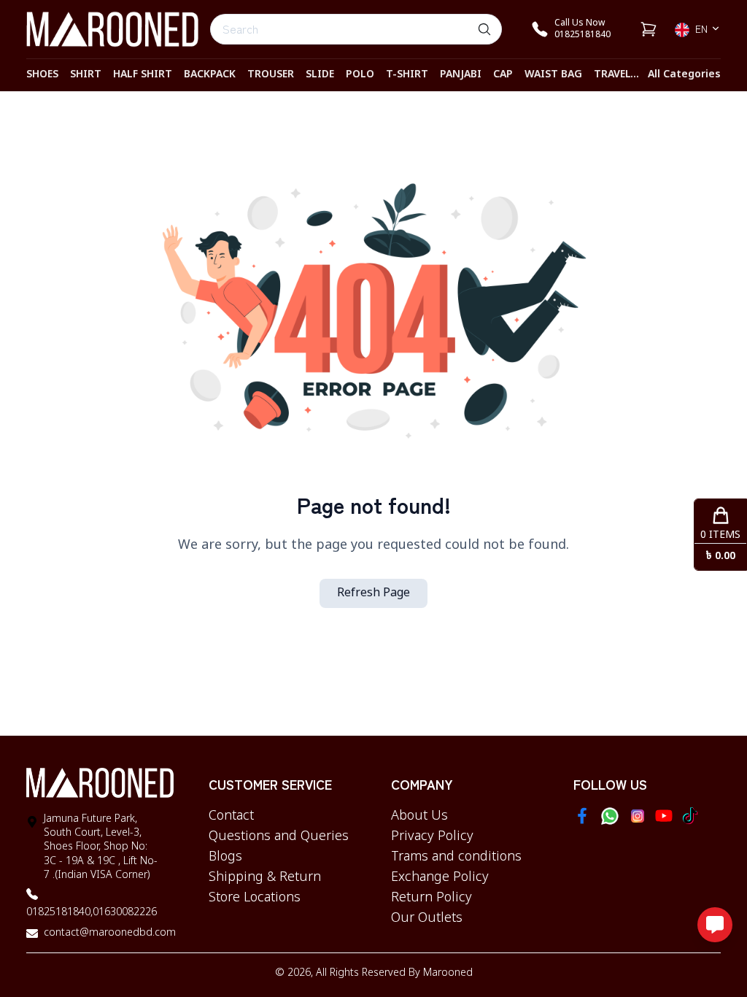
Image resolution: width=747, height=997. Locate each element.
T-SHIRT (407, 75)
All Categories (684, 75)
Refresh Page (373, 593)
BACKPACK (210, 75)
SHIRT (85, 75)
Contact (231, 816)
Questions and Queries (279, 836)
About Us (419, 816)
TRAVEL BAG (624, 75)
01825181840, (59, 913)
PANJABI (460, 75)
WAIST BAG (553, 75)
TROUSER (270, 75)
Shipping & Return (265, 877)
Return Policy (431, 897)
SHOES (42, 75)
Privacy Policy (432, 836)
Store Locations (255, 897)
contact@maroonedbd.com (110, 933)
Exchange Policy (440, 877)
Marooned (448, 973)
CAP (503, 75)
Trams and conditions (456, 857)
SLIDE (320, 75)
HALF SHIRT (142, 75)
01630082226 (125, 913)
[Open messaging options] (714, 924)
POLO (360, 75)
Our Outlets (426, 918)
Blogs (225, 857)
